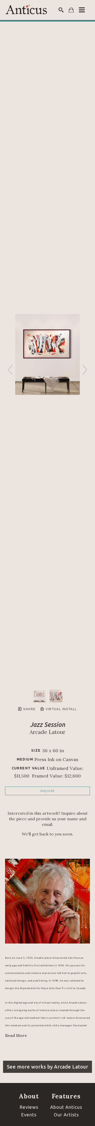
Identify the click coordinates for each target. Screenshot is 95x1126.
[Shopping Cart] (71, 10)
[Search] (61, 9)
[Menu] (82, 9)
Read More (16, 1035)
